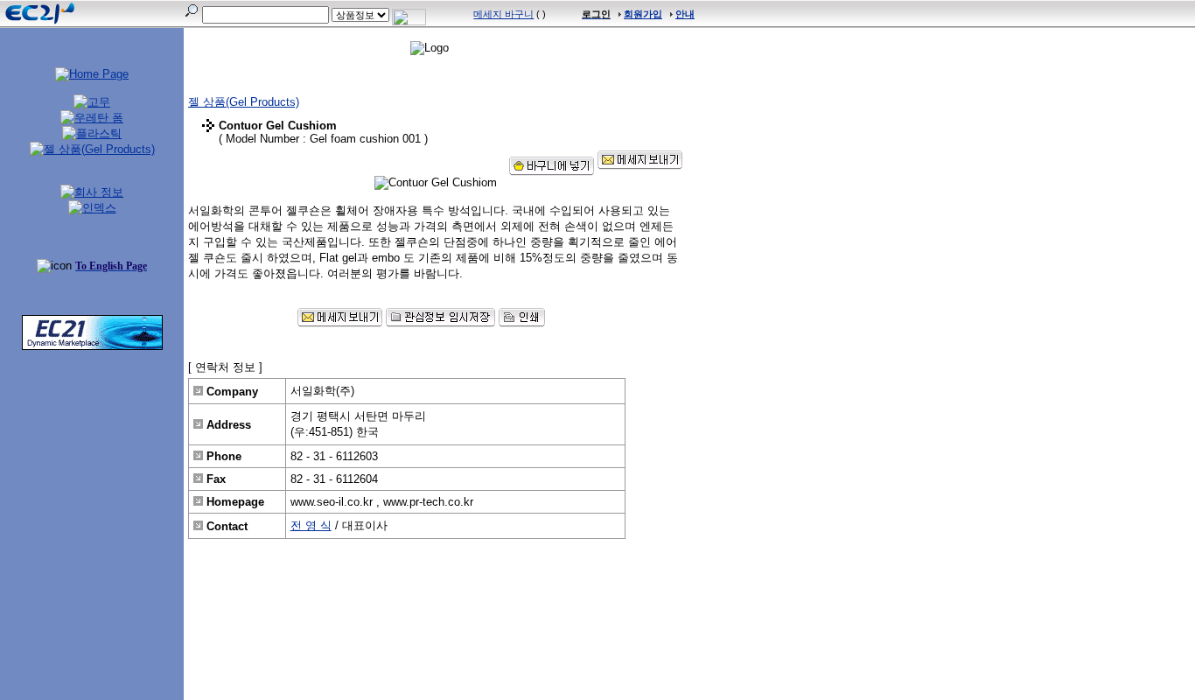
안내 (685, 14)
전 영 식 (311, 525)
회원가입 (643, 14)
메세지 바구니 (503, 14)
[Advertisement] (91, 476)
